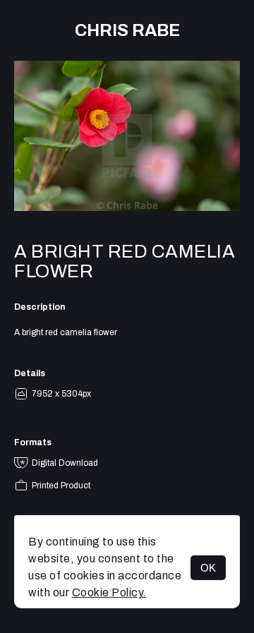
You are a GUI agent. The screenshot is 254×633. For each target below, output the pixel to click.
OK (208, 568)
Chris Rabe (127, 30)
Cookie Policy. (109, 592)
